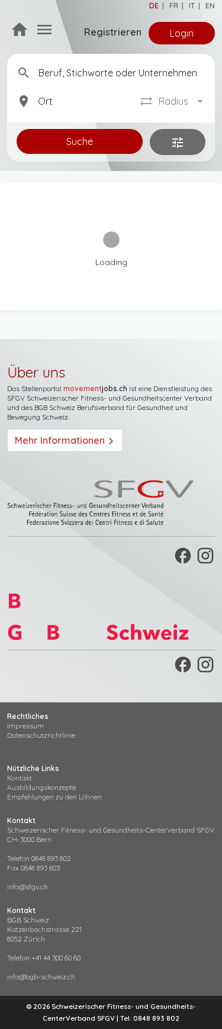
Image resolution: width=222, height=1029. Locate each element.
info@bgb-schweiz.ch (41, 976)
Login (182, 33)
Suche (79, 141)
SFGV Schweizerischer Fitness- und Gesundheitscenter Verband (109, 397)
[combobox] (182, 101)
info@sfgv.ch (27, 886)
